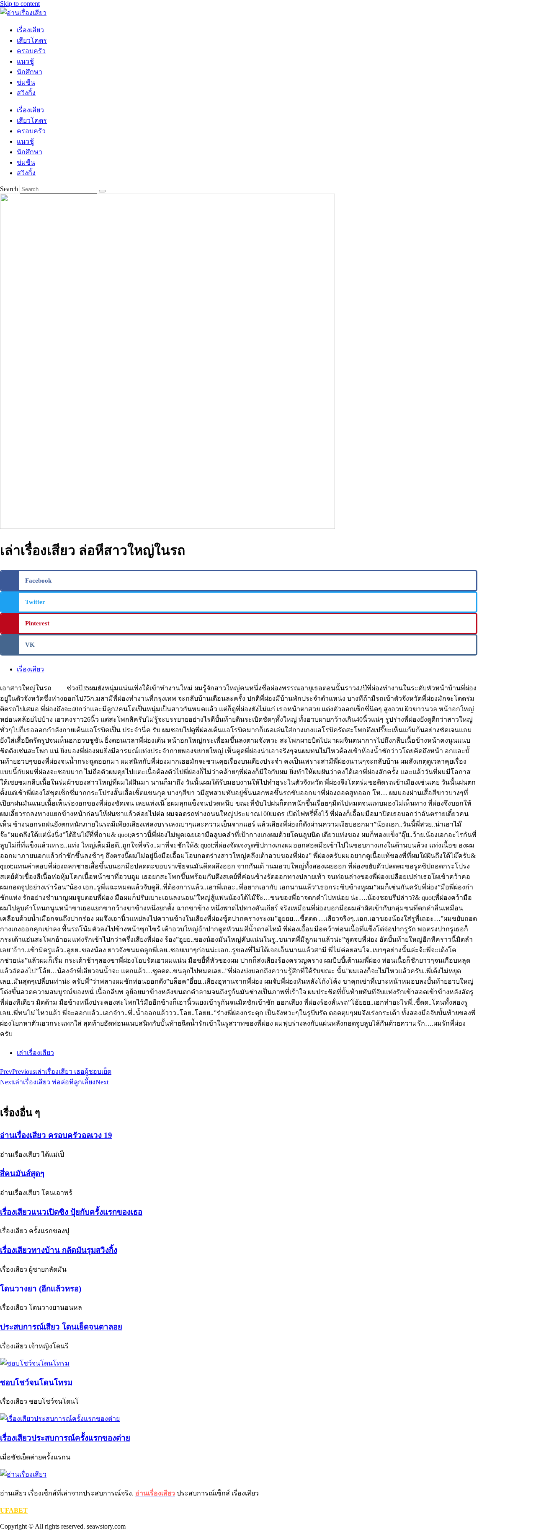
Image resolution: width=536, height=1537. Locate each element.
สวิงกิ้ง (26, 92)
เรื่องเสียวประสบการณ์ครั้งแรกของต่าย (65, 1437)
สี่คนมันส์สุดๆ (22, 1173)
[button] (238, 580)
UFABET (14, 1510)
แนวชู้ (25, 61)
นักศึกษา (29, 71)
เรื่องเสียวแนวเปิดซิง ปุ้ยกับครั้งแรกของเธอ (71, 1212)
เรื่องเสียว (30, 30)
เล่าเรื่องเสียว (35, 1052)
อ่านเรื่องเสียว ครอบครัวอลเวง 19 (56, 1135)
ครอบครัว (31, 50)
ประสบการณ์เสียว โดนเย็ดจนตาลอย (61, 1326)
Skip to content (20, 3)
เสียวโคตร (32, 40)
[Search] (102, 191)
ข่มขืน (26, 82)
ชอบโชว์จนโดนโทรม (36, 1382)
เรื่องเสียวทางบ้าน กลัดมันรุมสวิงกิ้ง (58, 1250)
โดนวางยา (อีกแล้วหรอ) (40, 1288)
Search (9, 188)
